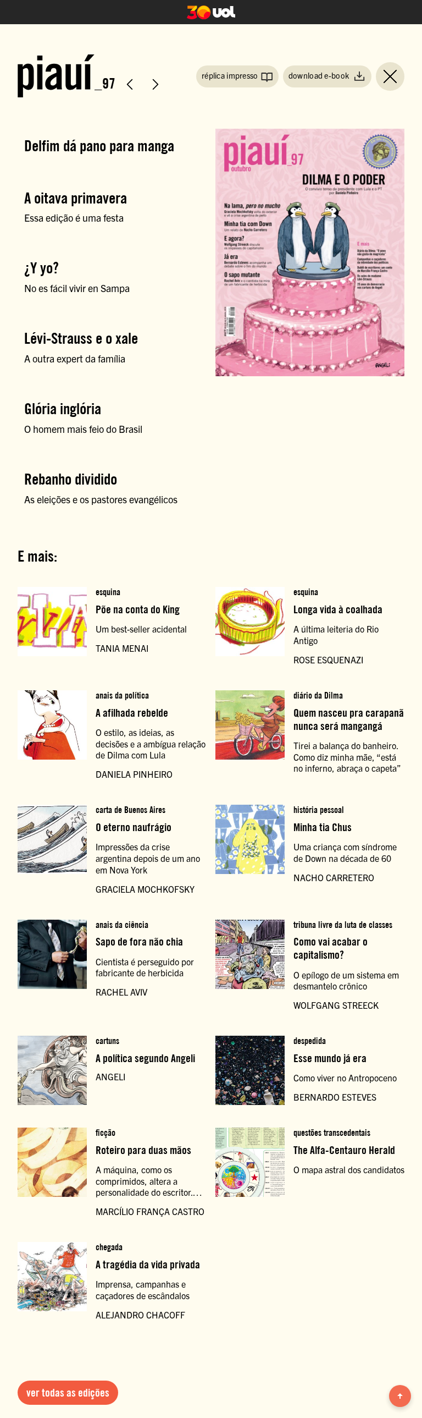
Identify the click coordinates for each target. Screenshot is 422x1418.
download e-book (319, 75)
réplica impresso (230, 75)
